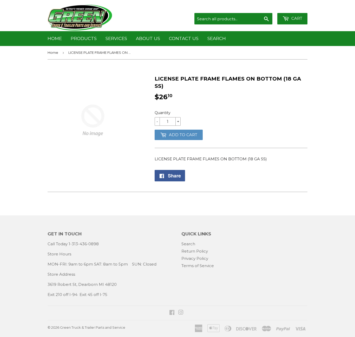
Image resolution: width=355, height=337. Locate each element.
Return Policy (194, 251)
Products (84, 38)
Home (55, 38)
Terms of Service (197, 265)
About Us (148, 38)
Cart (296, 18)
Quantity (162, 112)
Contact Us (184, 38)
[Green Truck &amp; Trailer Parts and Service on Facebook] (172, 312)
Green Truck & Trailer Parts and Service (92, 327)
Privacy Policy (194, 258)
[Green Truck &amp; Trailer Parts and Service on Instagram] (180, 312)
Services (116, 38)
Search (216, 38)
